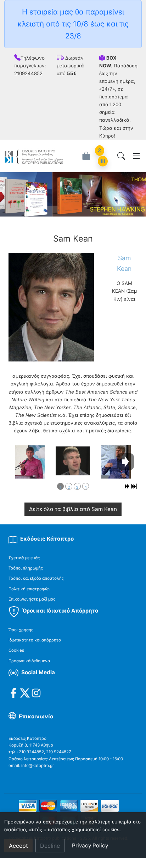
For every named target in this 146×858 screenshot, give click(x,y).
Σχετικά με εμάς (24, 557)
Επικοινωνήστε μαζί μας (32, 599)
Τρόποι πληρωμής (26, 568)
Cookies (16, 650)
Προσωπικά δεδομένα (29, 660)
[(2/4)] (73, 461)
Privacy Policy (90, 845)
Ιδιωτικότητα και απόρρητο (35, 640)
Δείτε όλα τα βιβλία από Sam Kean (73, 509)
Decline (50, 845)
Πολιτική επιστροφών (30, 588)
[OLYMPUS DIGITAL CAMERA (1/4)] (30, 462)
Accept (18, 845)
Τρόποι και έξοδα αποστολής (36, 578)
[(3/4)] (116, 462)
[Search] (121, 155)
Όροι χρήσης (21, 629)
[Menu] (136, 155)
